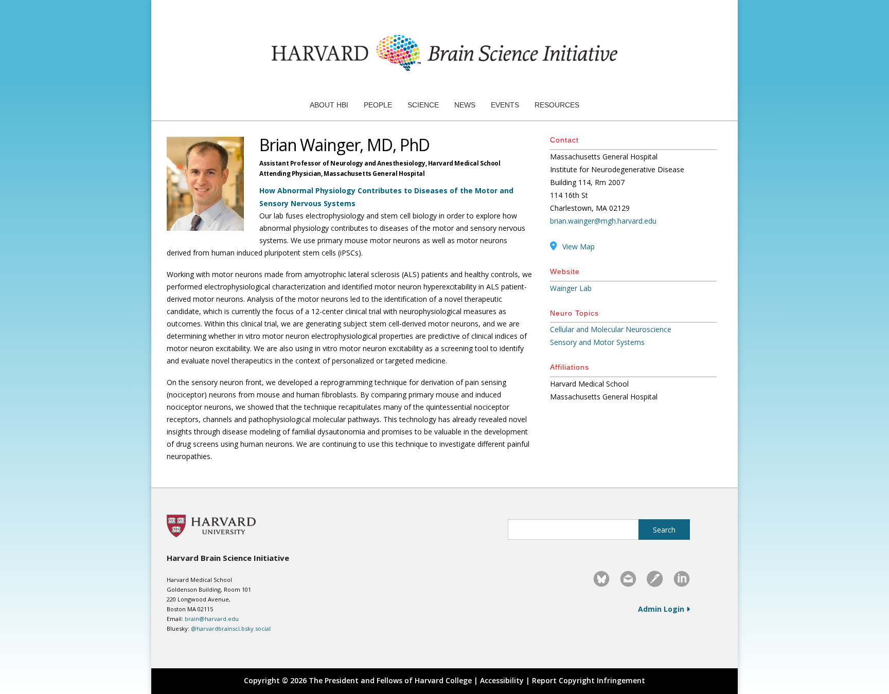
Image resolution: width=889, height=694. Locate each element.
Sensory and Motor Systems (597, 342)
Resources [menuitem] (557, 105)
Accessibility (502, 680)
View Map (578, 246)
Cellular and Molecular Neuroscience (610, 329)
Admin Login (662, 609)
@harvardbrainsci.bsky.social (231, 628)
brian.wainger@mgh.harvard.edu (603, 221)
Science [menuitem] (423, 105)
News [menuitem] (464, 105)
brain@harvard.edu (212, 619)
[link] (601, 579)
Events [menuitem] (505, 105)
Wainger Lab (571, 288)
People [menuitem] (378, 105)
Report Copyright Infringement (588, 680)
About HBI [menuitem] (329, 105)
